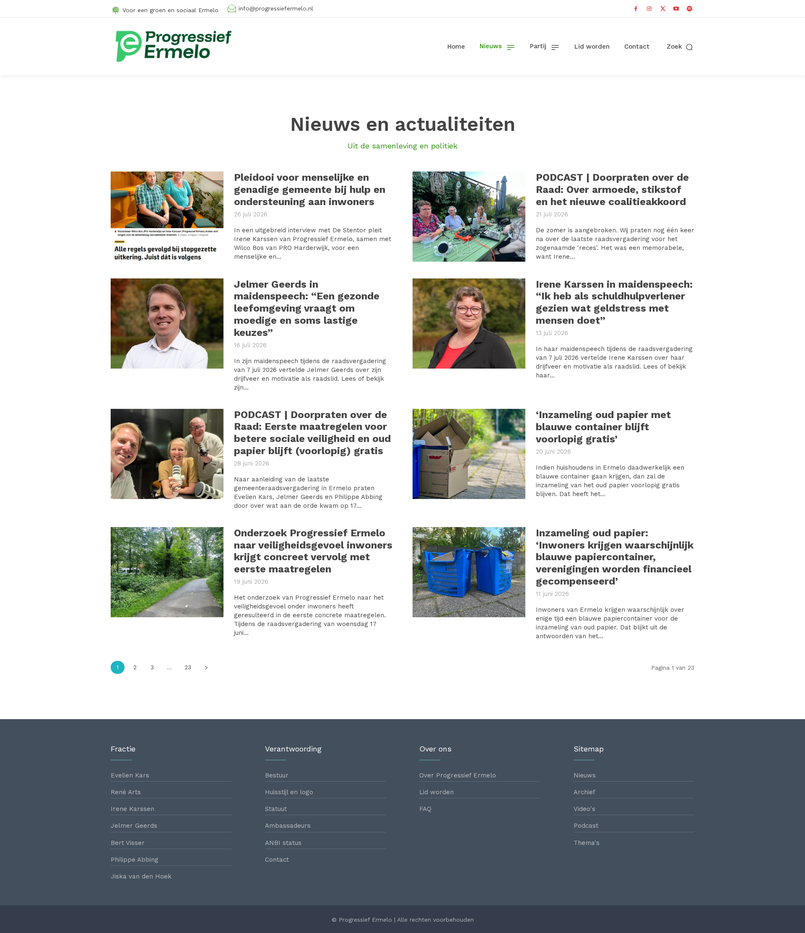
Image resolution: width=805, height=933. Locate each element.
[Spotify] (689, 8)
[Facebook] (636, 8)
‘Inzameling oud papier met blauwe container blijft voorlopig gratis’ (603, 427)
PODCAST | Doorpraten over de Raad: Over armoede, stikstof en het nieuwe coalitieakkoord (612, 190)
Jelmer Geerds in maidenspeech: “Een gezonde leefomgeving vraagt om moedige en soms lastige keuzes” (306, 308)
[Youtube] (676, 8)
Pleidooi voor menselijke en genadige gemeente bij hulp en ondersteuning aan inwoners (309, 190)
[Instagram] (649, 8)
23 (187, 667)
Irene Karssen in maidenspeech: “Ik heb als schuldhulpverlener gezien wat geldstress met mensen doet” (614, 302)
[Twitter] (662, 8)
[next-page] (206, 667)
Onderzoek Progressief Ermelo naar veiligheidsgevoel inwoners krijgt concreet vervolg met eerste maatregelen (313, 551)
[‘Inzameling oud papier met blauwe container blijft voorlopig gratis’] (469, 454)
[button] (680, 47)
